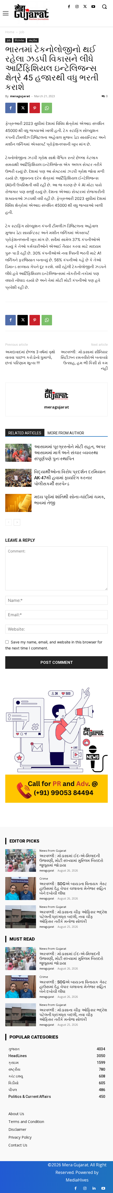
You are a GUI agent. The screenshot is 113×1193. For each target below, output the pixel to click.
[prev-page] (8, 522)
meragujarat (20, 96)
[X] (85, 7)
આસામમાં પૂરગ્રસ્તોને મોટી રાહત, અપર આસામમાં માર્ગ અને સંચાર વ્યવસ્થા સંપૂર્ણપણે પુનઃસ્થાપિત (70, 452)
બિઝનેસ (19, 40)
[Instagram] (77, 7)
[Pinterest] (34, 108)
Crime (43, 878)
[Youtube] (93, 7)
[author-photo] (56, 399)
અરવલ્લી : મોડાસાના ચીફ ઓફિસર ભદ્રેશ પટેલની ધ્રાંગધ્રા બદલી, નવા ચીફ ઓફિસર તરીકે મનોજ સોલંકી (73, 917)
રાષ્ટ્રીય (33, 40)
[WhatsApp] (47, 108)
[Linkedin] (94, 1188)
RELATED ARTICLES (24, 433)
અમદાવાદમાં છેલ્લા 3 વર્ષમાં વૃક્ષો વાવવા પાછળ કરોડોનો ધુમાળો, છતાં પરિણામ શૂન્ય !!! (30, 357)
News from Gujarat (52, 850)
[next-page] (17, 522)
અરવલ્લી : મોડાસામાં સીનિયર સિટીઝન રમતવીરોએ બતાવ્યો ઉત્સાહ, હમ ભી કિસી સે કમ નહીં (84, 360)
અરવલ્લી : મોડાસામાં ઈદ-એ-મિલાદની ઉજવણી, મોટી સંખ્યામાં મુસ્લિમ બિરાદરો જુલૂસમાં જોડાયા (71, 861)
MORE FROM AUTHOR (66, 433)
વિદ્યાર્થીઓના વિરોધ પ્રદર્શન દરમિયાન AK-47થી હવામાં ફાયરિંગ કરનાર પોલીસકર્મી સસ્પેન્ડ (70, 477)
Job (21, 32)
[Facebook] (69, 7)
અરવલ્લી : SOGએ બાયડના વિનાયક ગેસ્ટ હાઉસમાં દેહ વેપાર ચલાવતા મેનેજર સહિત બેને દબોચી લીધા (73, 888)
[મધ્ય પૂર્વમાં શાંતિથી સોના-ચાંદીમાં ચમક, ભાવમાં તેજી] (18, 503)
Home (9, 32)
